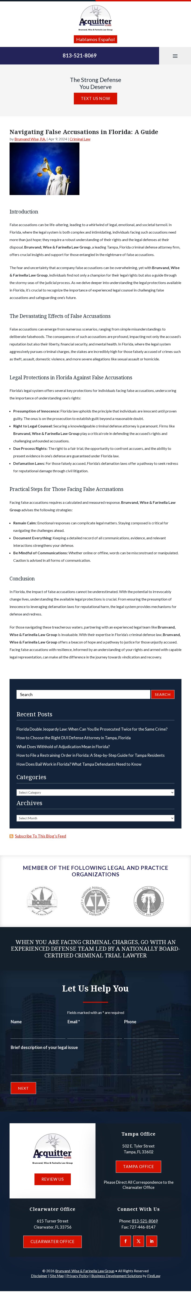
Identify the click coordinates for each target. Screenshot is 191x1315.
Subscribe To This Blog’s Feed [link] (40, 836)
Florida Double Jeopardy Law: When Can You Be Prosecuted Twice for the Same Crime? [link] (92, 729)
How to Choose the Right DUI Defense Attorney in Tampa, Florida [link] (74, 737)
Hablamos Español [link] (95, 39)
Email (74, 1021)
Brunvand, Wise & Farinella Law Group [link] (84, 1271)
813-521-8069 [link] (80, 55)
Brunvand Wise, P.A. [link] (30, 139)
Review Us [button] (52, 1179)
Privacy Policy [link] (77, 1276)
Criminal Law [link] (80, 139)
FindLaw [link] (153, 1276)
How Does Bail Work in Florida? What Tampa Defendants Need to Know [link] (79, 764)
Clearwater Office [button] (53, 1241)
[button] (175, 56)
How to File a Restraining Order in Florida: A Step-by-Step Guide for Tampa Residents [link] (91, 755)
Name (16, 1021)
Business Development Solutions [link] (116, 1276)
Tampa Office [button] (138, 1166)
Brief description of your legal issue (44, 1047)
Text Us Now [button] (95, 98)
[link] (95, 17)
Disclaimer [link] (39, 1276)
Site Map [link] (57, 1276)
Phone (130, 1021)
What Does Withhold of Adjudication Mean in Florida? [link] (63, 746)
